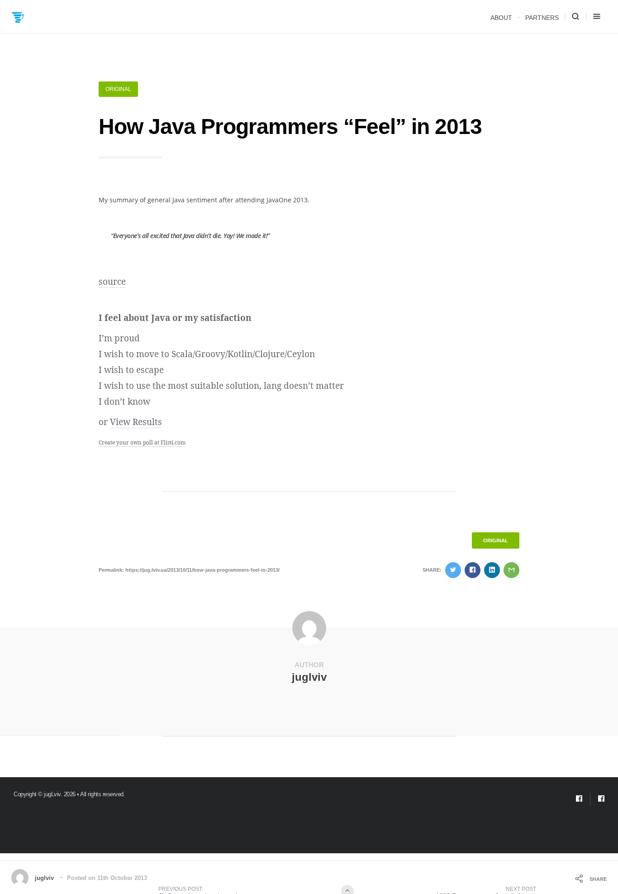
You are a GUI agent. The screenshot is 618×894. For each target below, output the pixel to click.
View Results (136, 422)
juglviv (309, 677)
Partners (542, 17)
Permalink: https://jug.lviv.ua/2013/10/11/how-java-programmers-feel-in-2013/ (189, 570)
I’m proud (119, 338)
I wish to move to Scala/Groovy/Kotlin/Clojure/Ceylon (207, 354)
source (112, 281)
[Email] (579, 799)
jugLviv (52, 794)
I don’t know (124, 401)
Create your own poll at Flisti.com (142, 442)
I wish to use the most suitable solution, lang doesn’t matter (221, 386)
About (501, 17)
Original (118, 89)
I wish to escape (131, 370)
